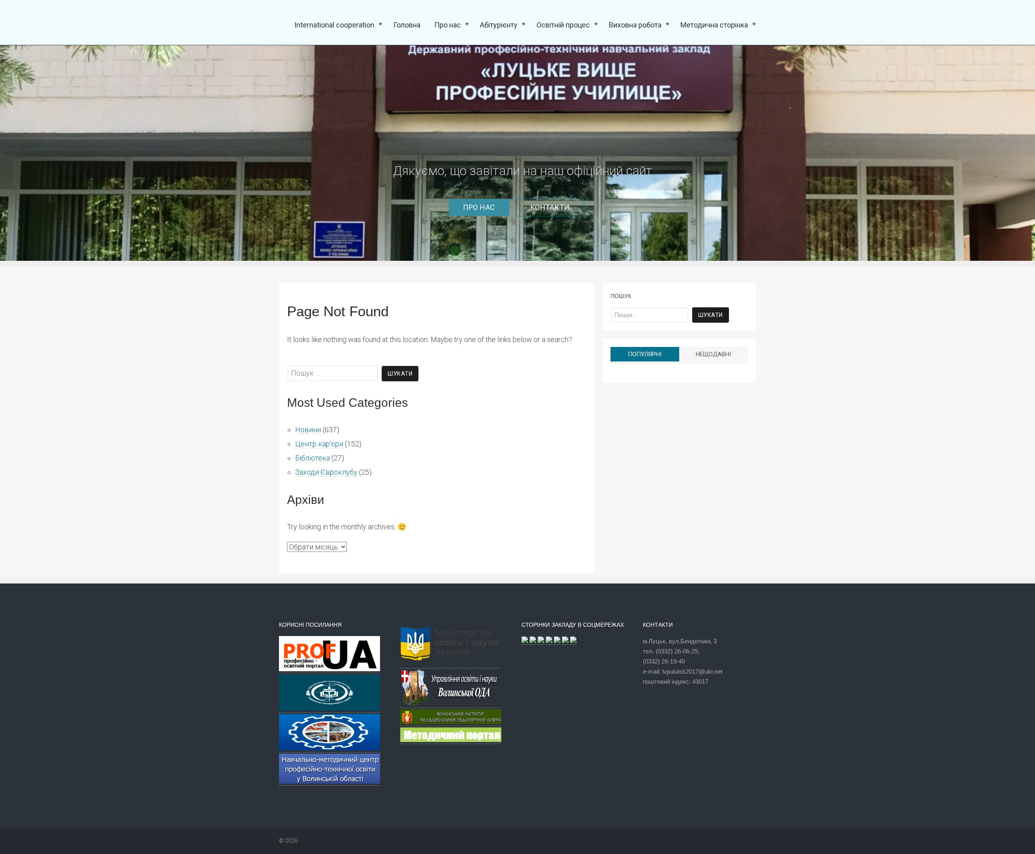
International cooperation (334, 25)
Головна (406, 25)
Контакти (550, 207)
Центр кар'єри (319, 444)
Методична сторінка (714, 25)
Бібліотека (312, 458)
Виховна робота (635, 25)
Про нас (447, 25)
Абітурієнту (499, 25)
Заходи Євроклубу (326, 472)
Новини (308, 429)
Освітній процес (563, 25)
